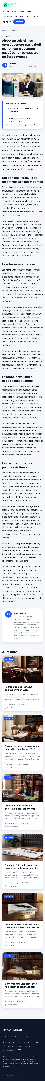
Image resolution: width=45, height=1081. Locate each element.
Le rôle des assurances (17, 115)
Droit (29, 11)
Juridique (19, 16)
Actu (14, 11)
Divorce (34, 16)
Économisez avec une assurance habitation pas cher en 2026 (22, 748)
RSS (19, 1050)
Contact (19, 21)
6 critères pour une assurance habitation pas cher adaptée (21, 985)
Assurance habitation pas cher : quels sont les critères (20, 807)
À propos (7, 21)
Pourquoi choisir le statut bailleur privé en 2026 (18, 688)
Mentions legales (9, 1050)
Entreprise (7, 16)
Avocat (21, 11)
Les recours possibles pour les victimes (23, 125)
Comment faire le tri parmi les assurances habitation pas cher (22, 867)
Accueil (6, 11)
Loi (27, 16)
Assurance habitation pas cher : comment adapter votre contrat (22, 926)
